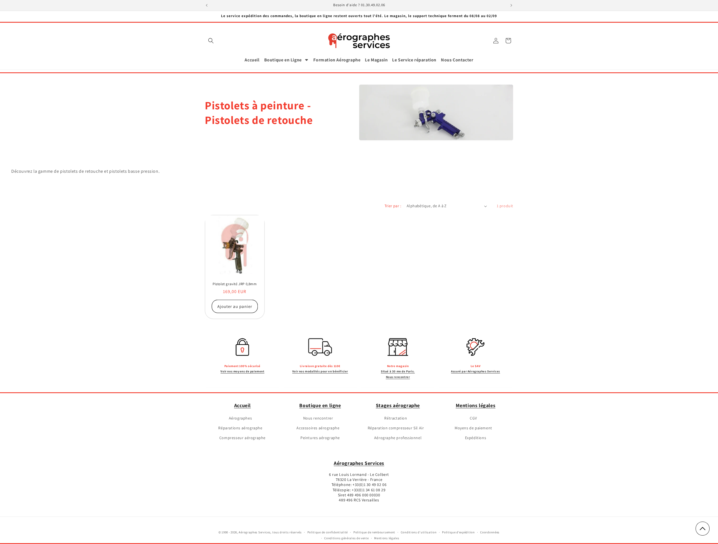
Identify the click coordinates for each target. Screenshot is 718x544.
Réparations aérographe (240, 427)
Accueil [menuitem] (252, 60)
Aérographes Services (359, 463)
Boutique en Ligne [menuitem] (283, 60)
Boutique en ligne (320, 405)
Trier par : (393, 205)
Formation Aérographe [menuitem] (336, 60)
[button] (211, 40)
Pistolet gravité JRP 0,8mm (235, 284)
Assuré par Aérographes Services (475, 371)
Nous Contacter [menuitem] (457, 60)
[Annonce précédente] (207, 5)
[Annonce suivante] (511, 5)
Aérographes (240, 418)
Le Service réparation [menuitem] (414, 60)
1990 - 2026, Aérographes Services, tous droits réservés (261, 532)
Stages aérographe (398, 405)
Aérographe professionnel (398, 438)
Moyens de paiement (473, 427)
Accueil (242, 405)
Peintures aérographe (320, 438)
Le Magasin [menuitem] (376, 60)
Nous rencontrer (318, 418)
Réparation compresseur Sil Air (396, 427)
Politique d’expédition (458, 532)
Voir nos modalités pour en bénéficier (320, 371)
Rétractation (395, 418)
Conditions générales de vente (346, 538)
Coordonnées (490, 532)
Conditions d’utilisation (419, 532)
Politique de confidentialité (327, 532)
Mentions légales (476, 405)
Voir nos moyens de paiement (242, 371)
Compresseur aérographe (242, 438)
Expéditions (475, 438)
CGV (473, 418)
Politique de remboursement (374, 532)
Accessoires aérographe (317, 427)
